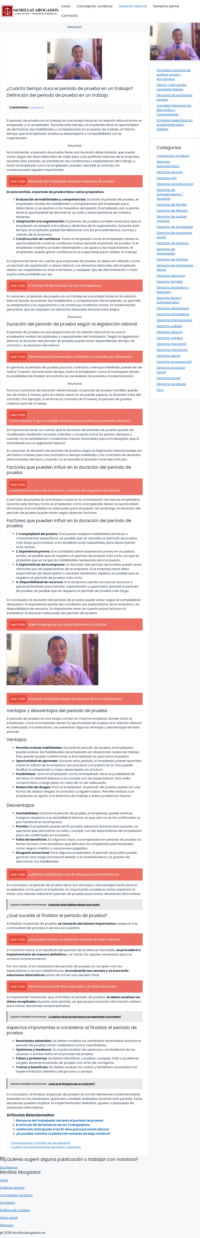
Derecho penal (166, 6)
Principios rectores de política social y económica (174, 74)
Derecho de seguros (173, 243)
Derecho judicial (169, 326)
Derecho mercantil (171, 344)
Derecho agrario (170, 172)
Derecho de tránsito (172, 259)
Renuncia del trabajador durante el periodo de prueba (59, 1120)
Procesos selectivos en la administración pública (174, 124)
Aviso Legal (9, 1217)
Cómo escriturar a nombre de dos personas (40, 1143)
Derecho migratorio (172, 350)
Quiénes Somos (12, 1187)
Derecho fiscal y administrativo (169, 300)
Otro (160, 390)
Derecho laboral (133, 6)
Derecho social (168, 378)
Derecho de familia (172, 204)
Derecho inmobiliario (173, 314)
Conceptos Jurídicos (94, 6)
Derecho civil (167, 178)
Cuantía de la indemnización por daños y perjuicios (46, 1147)
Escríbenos (9, 1167)
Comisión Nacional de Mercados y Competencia (174, 109)
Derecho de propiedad (175, 227)
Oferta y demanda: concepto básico (172, 87)
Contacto (69, 15)
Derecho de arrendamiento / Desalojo (170, 194)
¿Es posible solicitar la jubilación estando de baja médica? (63, 1133)
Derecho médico (170, 338)
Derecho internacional (174, 320)
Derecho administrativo (168, 163)
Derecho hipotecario (173, 308)
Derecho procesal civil (174, 362)
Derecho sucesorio (171, 384)
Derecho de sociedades (166, 251)
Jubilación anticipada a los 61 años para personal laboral (62, 1129)
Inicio (65, 6)
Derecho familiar (170, 281)
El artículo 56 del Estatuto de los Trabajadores (53, 1125)
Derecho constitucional (175, 184)
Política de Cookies (15, 1210)
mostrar (36, 107)
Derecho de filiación (172, 210)
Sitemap (6, 1225)
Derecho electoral (171, 275)
